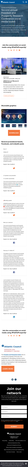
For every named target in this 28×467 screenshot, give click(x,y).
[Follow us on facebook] (14, 50)
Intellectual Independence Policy (14, 442)
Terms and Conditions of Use (10, 421)
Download (14, 133)
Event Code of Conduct (10, 451)
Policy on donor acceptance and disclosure (14, 447)
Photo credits (19, 451)
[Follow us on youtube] (19, 50)
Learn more (8, 369)
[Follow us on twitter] (8, 50)
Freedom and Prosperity (8, 95)
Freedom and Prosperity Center (8, 7)
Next (23, 116)
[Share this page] (16, 380)
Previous (3, 116)
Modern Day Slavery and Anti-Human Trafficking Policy (14, 449)
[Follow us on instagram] (16, 50)
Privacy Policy (4, 440)
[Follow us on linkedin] (11, 50)
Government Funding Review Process (14, 445)
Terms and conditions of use (20, 440)
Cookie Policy (11, 440)
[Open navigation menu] (26, 2)
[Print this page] (12, 380)
